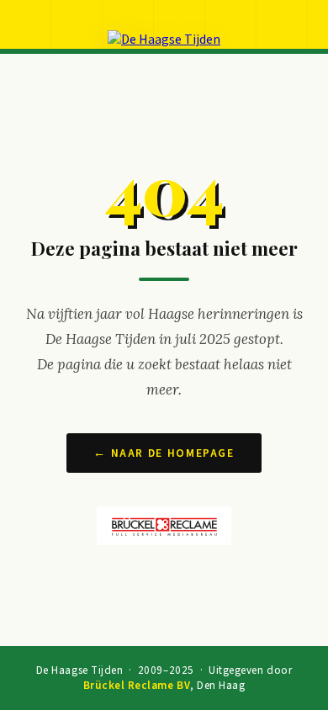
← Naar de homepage (163, 453)
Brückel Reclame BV (136, 685)
